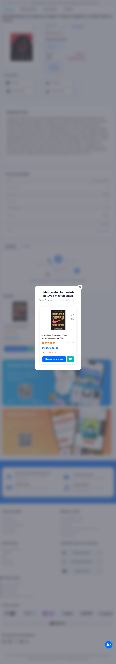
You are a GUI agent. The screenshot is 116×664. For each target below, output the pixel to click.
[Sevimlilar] (72, 315)
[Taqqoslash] (72, 319)
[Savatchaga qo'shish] (70, 359)
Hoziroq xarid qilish (54, 359)
